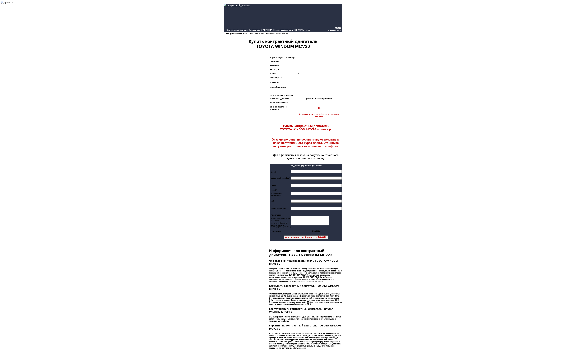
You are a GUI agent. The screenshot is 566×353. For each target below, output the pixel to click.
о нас (308, 30)
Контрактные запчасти (283, 30)
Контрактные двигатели (237, 30)
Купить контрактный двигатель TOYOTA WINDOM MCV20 (283, 44)
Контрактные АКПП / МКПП (260, 30)
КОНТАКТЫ (299, 30)
